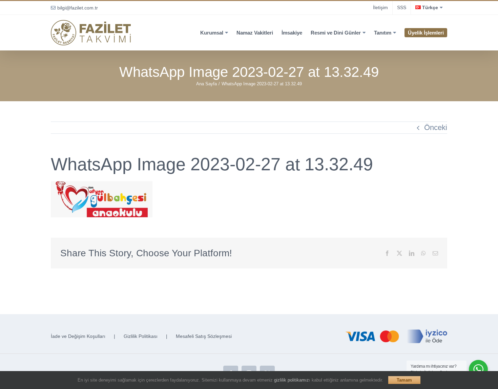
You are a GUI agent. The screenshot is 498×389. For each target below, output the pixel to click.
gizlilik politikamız (291, 380)
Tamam (404, 380)
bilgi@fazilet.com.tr (77, 7)
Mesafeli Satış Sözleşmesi (204, 336)
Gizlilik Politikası (141, 336)
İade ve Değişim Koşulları (78, 336)
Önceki (435, 127)
